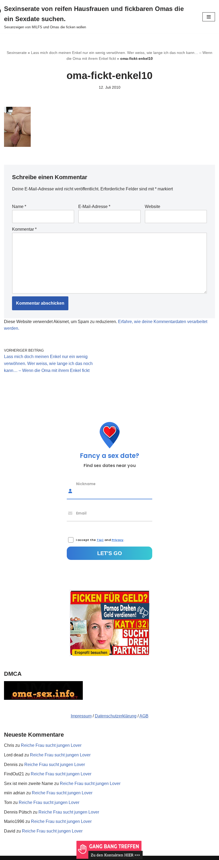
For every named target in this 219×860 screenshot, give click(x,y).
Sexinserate (17, 52)
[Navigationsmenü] (208, 16)
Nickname (86, 483)
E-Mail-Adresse (94, 206)
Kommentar (24, 229)
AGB (143, 716)
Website (152, 206)
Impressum (81, 716)
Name (19, 206)
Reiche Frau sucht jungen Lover (51, 745)
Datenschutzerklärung (115, 716)
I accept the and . (100, 540)
